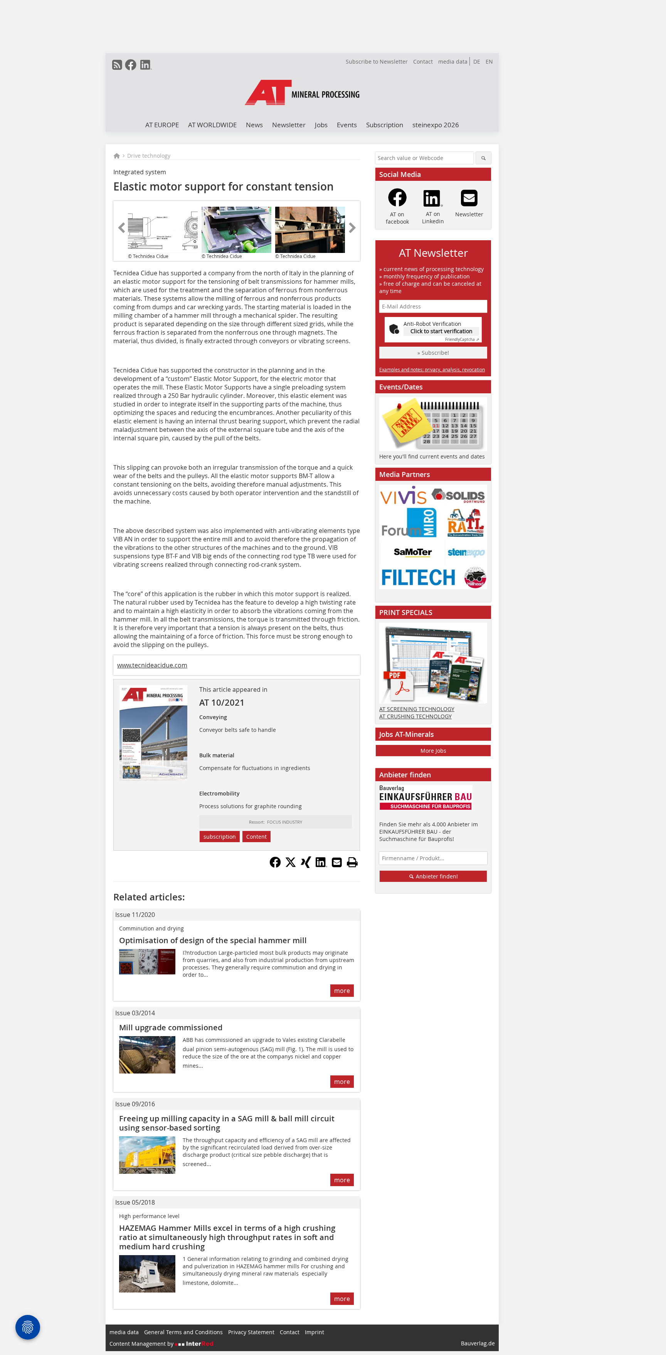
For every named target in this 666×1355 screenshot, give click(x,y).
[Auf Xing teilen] (306, 865)
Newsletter (289, 124)
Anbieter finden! (436, 876)
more (342, 990)
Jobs (321, 124)
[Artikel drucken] (352, 862)
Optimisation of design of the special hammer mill (213, 940)
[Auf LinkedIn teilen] (321, 865)
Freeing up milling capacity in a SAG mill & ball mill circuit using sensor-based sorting (227, 1123)
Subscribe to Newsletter (377, 61)
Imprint (314, 1332)
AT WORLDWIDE (212, 124)
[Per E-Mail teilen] (337, 862)
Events (347, 124)
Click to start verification (441, 331)
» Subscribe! (433, 352)
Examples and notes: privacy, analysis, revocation (432, 369)
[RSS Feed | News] (117, 64)
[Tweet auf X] (290, 865)
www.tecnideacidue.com (152, 665)
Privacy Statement (251, 1332)
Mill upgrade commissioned (170, 1027)
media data (453, 61)
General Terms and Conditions (183, 1332)
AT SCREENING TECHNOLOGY (416, 709)
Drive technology (148, 155)
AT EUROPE (162, 124)
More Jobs (433, 750)
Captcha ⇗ (462, 339)
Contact (423, 61)
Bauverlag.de (478, 1343)
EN (489, 61)
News (254, 124)
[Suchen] (483, 158)
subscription (220, 836)
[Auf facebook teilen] (275, 865)
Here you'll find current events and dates (432, 456)
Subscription (384, 124)
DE (476, 61)
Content (256, 836)
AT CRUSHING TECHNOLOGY (415, 716)
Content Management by (142, 1343)
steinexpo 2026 (435, 124)
